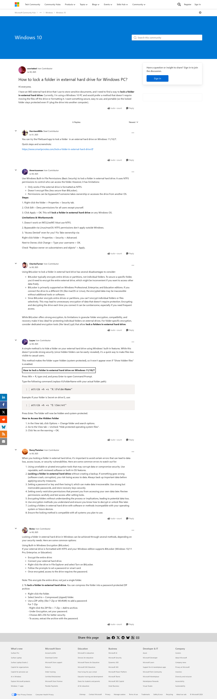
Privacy (107, 694)
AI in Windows (16, 676)
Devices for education (85, 658)
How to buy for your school (87, 672)
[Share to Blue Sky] (127, 637)
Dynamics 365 (113, 662)
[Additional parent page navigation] (40, 12)
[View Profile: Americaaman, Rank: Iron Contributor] (25, 172)
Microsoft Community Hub (25, 12)
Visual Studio (147, 686)
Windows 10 (61, 12)
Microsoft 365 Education (86, 667)
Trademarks (145, 694)
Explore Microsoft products (20, 681)
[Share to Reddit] (123, 637)
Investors (178, 672)
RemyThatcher (36, 450)
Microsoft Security (114, 658)
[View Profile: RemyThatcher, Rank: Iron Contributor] (25, 452)
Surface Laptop (16, 658)
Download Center (51, 658)
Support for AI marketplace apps (154, 667)
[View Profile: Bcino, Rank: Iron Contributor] (25, 530)
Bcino (32, 528)
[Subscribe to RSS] (132, 637)
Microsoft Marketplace (151, 676)
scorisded (32, 68)
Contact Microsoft (95, 694)
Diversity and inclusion (183, 676)
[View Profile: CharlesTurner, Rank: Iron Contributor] (25, 265)
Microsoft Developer (150, 658)
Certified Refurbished (52, 676)
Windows (49, 12)
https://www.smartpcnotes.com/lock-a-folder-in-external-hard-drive (56, 149)
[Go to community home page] (17, 4)
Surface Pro (15, 653)
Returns (48, 667)
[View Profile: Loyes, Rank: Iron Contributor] (25, 342)
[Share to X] (118, 637)
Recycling (169, 694)
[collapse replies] (16, 131)
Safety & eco (158, 694)
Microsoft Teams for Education (88, 662)
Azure (145, 653)
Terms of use (133, 694)
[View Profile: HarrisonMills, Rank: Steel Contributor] (25, 133)
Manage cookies (119, 694)
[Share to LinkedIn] (108, 637)
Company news (180, 662)
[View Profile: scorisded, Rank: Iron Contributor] (22, 70)
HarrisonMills (36, 131)
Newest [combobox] (133, 122)
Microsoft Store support (53, 662)
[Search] (179, 4)
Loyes (32, 340)
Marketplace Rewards (151, 681)
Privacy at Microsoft (182, 667)
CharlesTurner (36, 263)
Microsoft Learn (148, 662)
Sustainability (180, 686)
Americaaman (36, 170)
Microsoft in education (86, 653)
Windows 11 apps (17, 686)
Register (187, 4)
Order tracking (50, 672)
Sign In (198, 4)
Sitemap (82, 694)
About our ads (181, 694)
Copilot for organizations (20, 667)
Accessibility (179, 681)
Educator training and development (90, 676)
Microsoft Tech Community (152, 672)
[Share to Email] (137, 637)
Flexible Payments (51, 686)
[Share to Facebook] (113, 637)
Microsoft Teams (114, 676)
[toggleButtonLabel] (200, 12)
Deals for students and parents (89, 681)
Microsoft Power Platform (117, 672)
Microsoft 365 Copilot (116, 681)
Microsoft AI (112, 653)
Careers (178, 653)
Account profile (50, 653)
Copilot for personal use (19, 672)
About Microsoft (181, 658)
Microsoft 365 (113, 667)
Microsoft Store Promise (53, 681)
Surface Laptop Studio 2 (19, 662)
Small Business (113, 686)
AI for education (83, 686)
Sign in (157, 78)
